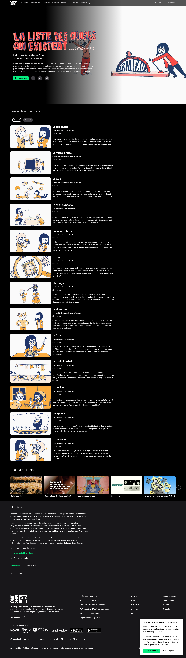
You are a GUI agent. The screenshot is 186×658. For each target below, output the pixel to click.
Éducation (135, 605)
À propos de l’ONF (17, 617)
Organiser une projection (90, 618)
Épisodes (14, 111)
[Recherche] (155, 3)
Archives (134, 609)
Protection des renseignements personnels (76, 648)
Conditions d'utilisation (48, 648)
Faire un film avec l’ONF (89, 613)
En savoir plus (168, 651)
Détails (38, 111)
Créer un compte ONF (88, 596)
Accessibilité (15, 648)
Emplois (166, 609)
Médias (166, 605)
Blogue (134, 596)
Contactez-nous (169, 596)
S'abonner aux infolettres (90, 601)
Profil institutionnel (30, 648)
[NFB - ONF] (13, 3)
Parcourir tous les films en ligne (92, 605)
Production (135, 613)
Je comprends (151, 651)
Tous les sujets (30, 565)
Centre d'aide (168, 601)
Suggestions (26, 111)
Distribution (135, 601)
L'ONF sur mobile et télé (20, 626)
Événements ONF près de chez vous (94, 609)
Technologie (15, 565)
